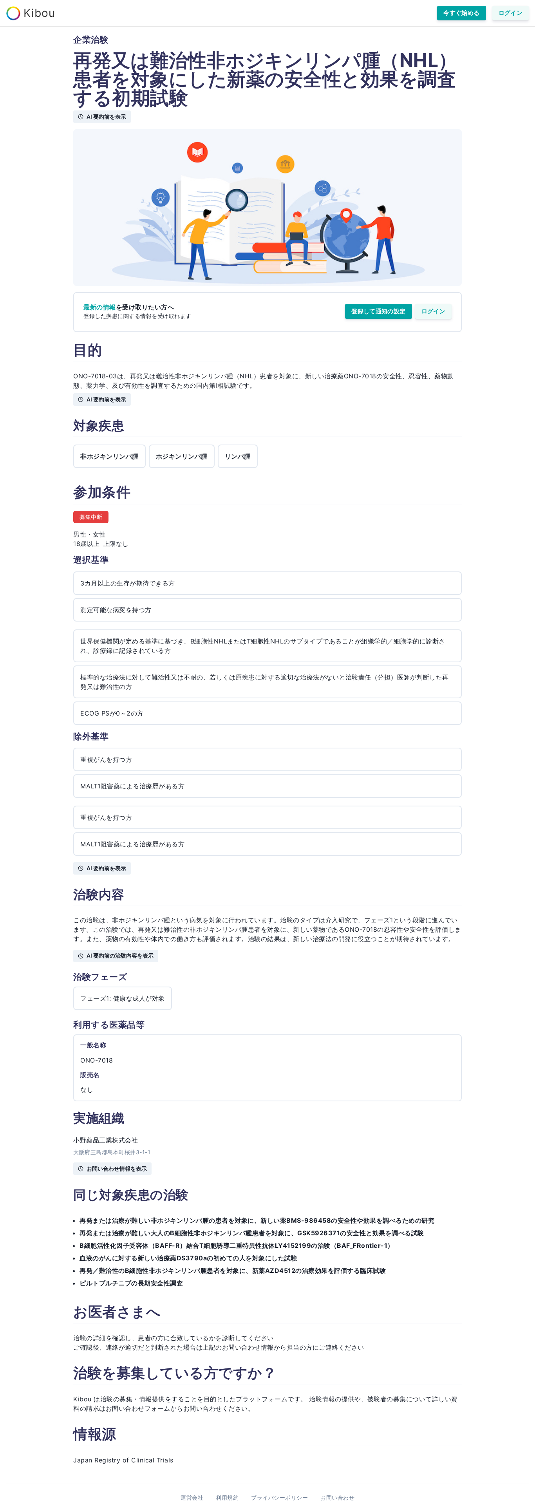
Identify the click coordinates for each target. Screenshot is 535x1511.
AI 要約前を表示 (106, 116)
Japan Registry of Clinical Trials (123, 1460)
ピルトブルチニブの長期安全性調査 (131, 1283)
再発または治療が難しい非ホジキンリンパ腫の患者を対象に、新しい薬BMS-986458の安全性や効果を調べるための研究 (257, 1220)
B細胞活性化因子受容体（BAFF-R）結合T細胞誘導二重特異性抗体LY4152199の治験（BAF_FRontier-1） (237, 1245)
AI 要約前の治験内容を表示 (120, 955)
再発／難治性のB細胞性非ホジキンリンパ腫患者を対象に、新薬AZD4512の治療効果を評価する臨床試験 (233, 1270)
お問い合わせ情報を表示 (117, 1168)
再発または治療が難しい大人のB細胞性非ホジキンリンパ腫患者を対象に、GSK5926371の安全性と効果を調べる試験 (252, 1233)
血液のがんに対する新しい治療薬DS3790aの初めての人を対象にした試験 (188, 1258)
